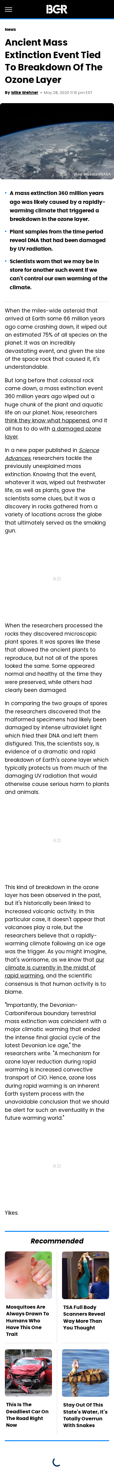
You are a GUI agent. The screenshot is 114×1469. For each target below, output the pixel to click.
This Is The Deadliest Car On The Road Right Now (27, 1414)
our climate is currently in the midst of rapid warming (54, 968)
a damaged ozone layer (53, 433)
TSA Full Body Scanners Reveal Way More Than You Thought (84, 1317)
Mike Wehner (24, 92)
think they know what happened (47, 421)
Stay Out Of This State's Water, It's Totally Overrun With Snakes (85, 1415)
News (10, 29)
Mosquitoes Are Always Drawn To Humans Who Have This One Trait (27, 1321)
